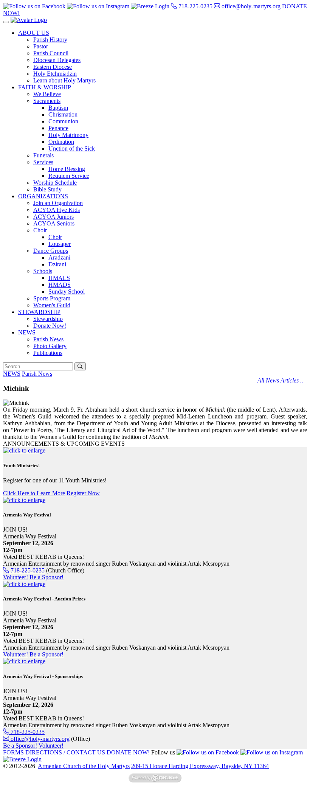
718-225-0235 (194, 6)
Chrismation (63, 114)
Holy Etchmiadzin (55, 73)
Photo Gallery (50, 346)
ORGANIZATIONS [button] (43, 196)
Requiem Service (68, 176)
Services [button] (43, 162)
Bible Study (47, 189)
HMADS (59, 284)
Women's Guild (51, 305)
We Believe (47, 94)
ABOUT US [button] (33, 33)
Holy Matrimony (68, 135)
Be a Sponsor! (46, 577)
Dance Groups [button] (50, 250)
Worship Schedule (55, 182)
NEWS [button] (27, 332)
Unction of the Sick (71, 148)
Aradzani (59, 257)
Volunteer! (15, 577)
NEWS (11, 373)
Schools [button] (42, 271)
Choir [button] (40, 230)
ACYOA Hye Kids (56, 210)
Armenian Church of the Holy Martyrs (84, 766)
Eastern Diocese (52, 67)
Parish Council (50, 53)
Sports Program (51, 298)
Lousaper (59, 244)
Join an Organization (58, 203)
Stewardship (48, 319)
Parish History (50, 39)
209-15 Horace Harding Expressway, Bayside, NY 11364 (200, 766)
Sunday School (66, 291)
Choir (55, 237)
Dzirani (57, 264)
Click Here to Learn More (34, 493)
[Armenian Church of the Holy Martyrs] (29, 20)
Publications (47, 353)
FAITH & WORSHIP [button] (44, 87)
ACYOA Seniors (53, 223)
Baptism (58, 107)
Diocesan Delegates (57, 60)
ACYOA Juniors (53, 216)
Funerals (43, 155)
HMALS (59, 278)
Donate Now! (49, 325)
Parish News (48, 339)
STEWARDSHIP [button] (39, 312)
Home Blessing (66, 169)
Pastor (40, 46)
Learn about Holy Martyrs (64, 80)
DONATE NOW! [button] (128, 752)
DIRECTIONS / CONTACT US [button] (65, 752)
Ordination (61, 141)
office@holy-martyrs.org (250, 6)
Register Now (83, 493)
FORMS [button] (13, 752)
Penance (58, 128)
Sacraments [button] (46, 101)
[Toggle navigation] (6, 22)
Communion (63, 121)
